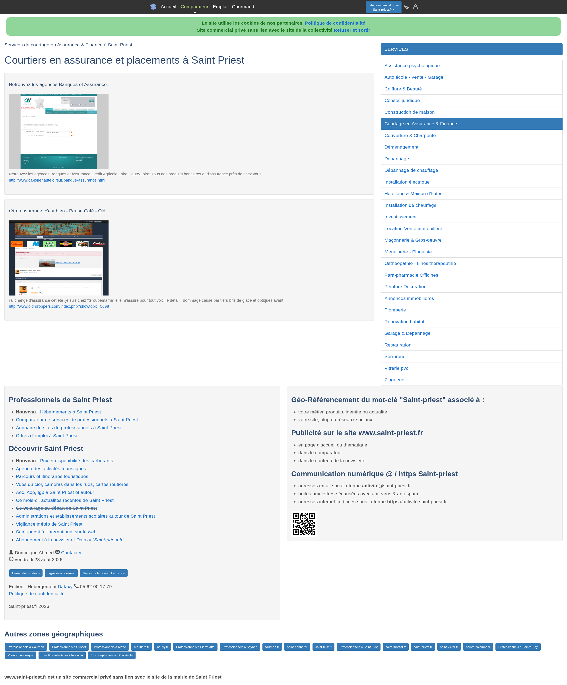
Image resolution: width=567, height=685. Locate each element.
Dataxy (65, 586)
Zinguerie (394, 379)
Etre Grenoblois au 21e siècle (62, 655)
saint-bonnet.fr (297, 647)
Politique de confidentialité (335, 22)
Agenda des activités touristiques (51, 468)
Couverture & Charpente (410, 135)
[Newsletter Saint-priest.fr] (406, 6)
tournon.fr (272, 647)
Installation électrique (407, 181)
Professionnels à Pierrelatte (195, 647)
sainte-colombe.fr (478, 647)
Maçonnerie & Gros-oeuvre (413, 240)
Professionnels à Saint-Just (359, 647)
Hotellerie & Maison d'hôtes (413, 193)
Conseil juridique (402, 100)
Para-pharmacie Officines (411, 275)
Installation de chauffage (410, 205)
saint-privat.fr (423, 647)
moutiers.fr (141, 647)
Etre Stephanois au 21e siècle (112, 655)
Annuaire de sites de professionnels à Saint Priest (69, 427)
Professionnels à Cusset (69, 647)
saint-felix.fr (323, 647)
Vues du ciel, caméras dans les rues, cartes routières (72, 484)
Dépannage (396, 158)
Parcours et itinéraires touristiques (52, 476)
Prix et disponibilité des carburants (76, 460)
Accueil (168, 6)
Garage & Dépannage (407, 333)
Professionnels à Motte (110, 647)
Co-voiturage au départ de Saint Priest (56, 508)
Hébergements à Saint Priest (70, 411)
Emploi (220, 6)
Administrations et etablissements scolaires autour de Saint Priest (85, 516)
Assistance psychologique (412, 65)
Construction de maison (409, 112)
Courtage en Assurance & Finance (420, 123)
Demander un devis (26, 573)
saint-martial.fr (396, 647)
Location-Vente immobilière (413, 228)
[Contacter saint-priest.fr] (415, 6)
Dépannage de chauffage (411, 170)
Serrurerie (395, 356)
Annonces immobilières (409, 298)
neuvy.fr (162, 647)
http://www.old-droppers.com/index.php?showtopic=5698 (59, 306)
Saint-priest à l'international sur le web (56, 531)
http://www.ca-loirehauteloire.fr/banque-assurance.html (57, 180)
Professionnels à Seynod (240, 647)
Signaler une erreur (61, 573)
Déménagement (401, 146)
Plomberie (395, 309)
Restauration (398, 344)
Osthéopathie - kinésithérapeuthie (420, 263)
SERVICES (396, 49)
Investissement (400, 216)
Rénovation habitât (404, 321)
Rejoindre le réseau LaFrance (104, 573)
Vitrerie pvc (396, 368)
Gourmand (243, 6)
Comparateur (194, 6)
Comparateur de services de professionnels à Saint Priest (77, 419)
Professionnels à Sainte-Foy (518, 647)
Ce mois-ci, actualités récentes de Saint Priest (65, 500)
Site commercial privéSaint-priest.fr (384, 7)
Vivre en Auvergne (20, 655)
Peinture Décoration (405, 286)
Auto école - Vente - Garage (413, 77)
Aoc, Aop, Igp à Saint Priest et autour (55, 492)
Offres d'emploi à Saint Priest (47, 435)
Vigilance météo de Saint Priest (49, 523)
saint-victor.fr (449, 647)
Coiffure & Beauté (403, 88)
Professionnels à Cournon (26, 647)
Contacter (71, 552)
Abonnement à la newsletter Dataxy (70, 539)
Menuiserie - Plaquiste (408, 251)
